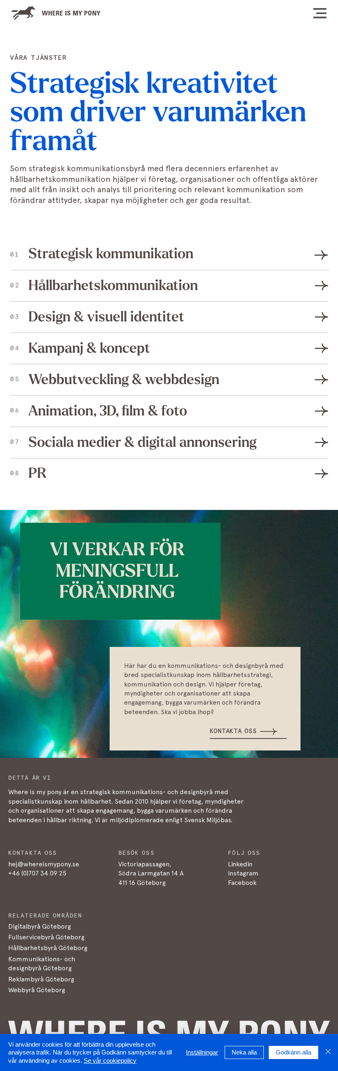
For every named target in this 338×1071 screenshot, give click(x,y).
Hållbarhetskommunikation (113, 285)
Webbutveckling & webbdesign (123, 379)
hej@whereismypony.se (43, 864)
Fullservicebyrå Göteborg (46, 937)
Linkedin (240, 864)
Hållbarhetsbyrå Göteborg (47, 948)
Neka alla (244, 1052)
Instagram (243, 873)
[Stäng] (328, 1052)
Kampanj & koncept (89, 348)
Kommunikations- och (41, 959)
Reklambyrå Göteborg (41, 979)
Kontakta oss (232, 731)
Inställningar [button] (202, 1052)
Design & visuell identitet (106, 316)
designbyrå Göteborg (40, 968)
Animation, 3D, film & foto (107, 410)
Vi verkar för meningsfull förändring (117, 571)
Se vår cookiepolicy (110, 1060)
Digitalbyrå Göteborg (39, 926)
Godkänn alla (293, 1052)
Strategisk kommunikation (110, 253)
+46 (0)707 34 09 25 (37, 873)
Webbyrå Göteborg (36, 990)
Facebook (242, 883)
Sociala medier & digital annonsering (142, 442)
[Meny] (303, 13)
